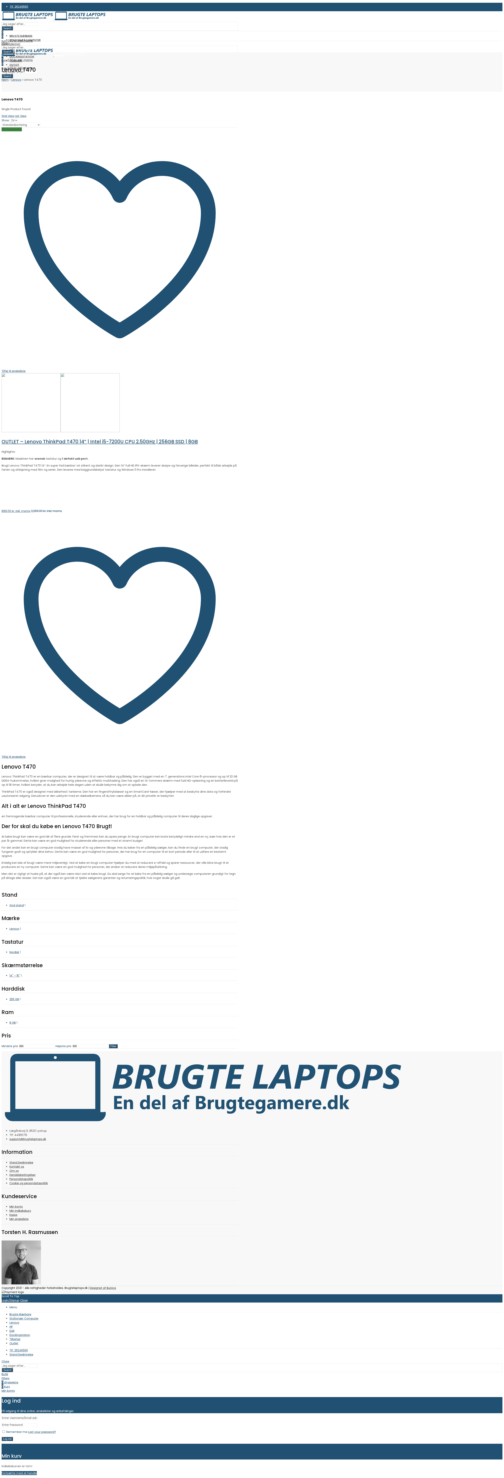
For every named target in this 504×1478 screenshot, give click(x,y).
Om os (14, 1171)
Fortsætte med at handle (19, 1473)
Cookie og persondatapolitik (28, 1183)
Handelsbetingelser (22, 1175)
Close (24, 1300)
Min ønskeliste (19, 1219)
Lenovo (16, 80)
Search (7, 28)
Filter (113, 1046)
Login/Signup (10, 1300)
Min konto (16, 1207)
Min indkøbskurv (20, 1211)
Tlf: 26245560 (19, 7)
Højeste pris (63, 1046)
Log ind (7, 1438)
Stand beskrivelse (21, 1162)
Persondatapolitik (21, 1179)
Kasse (13, 1215)
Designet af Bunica (103, 1288)
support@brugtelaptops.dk (27, 1139)
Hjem (5, 80)
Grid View (8, 116)
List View (20, 116)
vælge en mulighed (15, 515)
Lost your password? (42, 1432)
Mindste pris (10, 1046)
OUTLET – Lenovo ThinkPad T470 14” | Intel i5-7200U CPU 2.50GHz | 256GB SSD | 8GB (100, 441)
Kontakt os (16, 1167)
